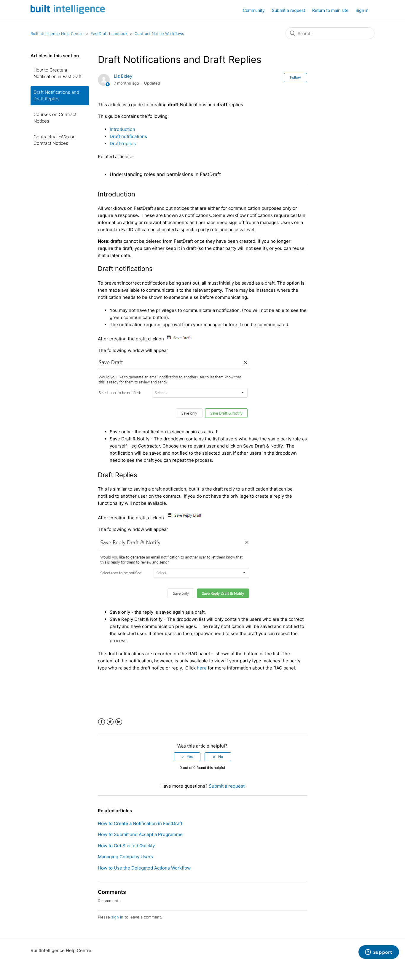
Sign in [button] (362, 10)
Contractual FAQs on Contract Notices (55, 140)
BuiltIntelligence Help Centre (57, 33)
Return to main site (330, 10)
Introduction (122, 129)
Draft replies (123, 143)
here (202, 668)
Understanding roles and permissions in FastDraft (165, 174)
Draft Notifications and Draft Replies (56, 95)
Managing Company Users (125, 856)
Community (254, 10)
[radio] (187, 756)
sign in (117, 917)
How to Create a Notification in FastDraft (58, 73)
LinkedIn (118, 722)
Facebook (101, 722)
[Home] (68, 12)
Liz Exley (123, 76)
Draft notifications (128, 136)
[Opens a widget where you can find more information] (378, 952)
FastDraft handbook (109, 33)
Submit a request (288, 10)
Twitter (110, 722)
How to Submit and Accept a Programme (140, 834)
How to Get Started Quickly (126, 845)
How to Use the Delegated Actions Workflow (144, 868)
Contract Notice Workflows (159, 33)
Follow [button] (295, 77)
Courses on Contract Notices (55, 118)
